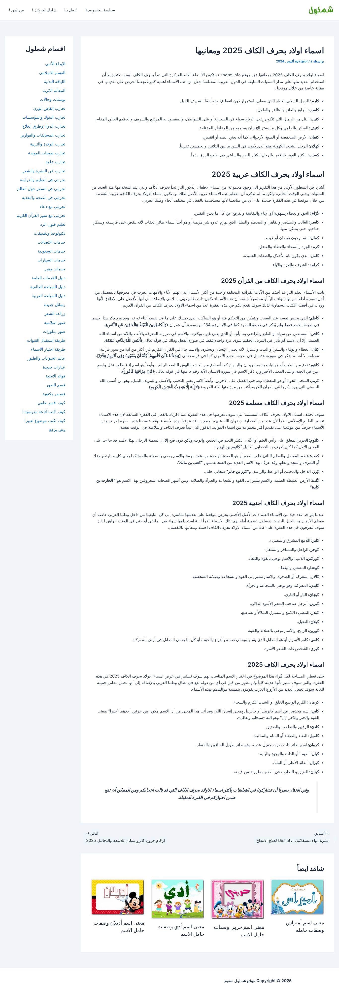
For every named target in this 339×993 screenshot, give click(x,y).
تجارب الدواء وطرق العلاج (43, 126)
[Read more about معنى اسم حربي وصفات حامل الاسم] (237, 898)
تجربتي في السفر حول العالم (41, 188)
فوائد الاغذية (55, 375)
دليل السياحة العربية (48, 295)
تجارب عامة (55, 161)
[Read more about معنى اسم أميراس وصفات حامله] (297, 896)
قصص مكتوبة (54, 393)
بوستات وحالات (52, 99)
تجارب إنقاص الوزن (49, 108)
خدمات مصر (54, 268)
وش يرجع (57, 429)
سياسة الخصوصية (100, 9)
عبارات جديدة (54, 367)
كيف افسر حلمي (51, 402)
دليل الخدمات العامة (48, 277)
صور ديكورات (54, 331)
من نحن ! (16, 9)
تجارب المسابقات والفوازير (43, 135)
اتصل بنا (70, 9)
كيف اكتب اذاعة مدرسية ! (43, 411)
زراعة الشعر (54, 313)
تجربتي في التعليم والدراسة (42, 179)
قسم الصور (55, 384)
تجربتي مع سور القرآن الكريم (41, 215)
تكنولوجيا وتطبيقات (49, 233)
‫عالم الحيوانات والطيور (46, 358)
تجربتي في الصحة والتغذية (43, 197)
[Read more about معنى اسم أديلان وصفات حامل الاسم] (117, 896)
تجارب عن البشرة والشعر (44, 170)
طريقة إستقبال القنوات (46, 340)
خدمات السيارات (51, 259)
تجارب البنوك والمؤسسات (43, 117)
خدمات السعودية (51, 251)
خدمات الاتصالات (51, 242)
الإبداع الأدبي (55, 63)
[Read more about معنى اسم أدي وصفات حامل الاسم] (177, 898)
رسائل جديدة (54, 304)
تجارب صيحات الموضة (46, 152)
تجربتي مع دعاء (52, 206)
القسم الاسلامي (52, 72)
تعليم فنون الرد (52, 224)
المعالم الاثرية (54, 90)
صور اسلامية (54, 322)
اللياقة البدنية (54, 81)
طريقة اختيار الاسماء (48, 349)
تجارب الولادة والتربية (47, 144)
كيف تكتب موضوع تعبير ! (44, 420)
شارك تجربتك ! (44, 9)
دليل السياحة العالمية (47, 286)
